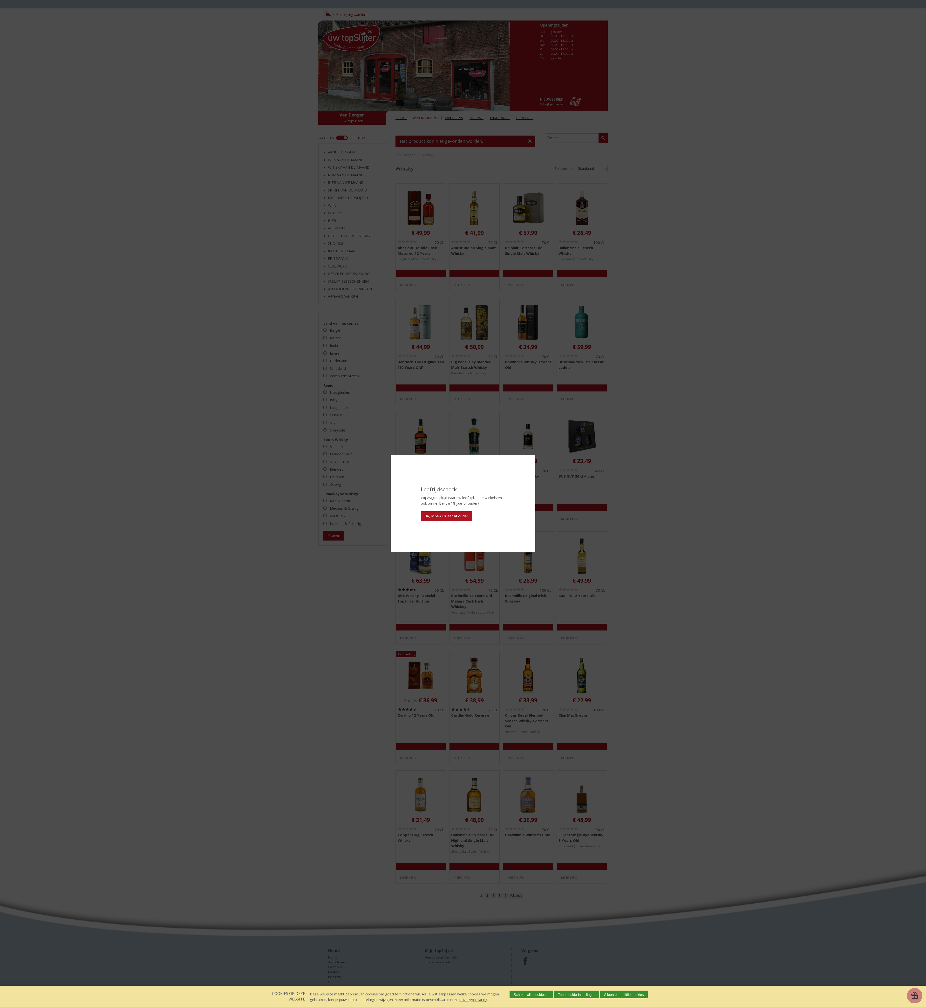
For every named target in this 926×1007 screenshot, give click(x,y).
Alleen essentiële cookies (624, 995)
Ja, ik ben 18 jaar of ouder (446, 516)
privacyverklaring (473, 999)
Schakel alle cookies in (531, 995)
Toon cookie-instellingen (576, 995)
